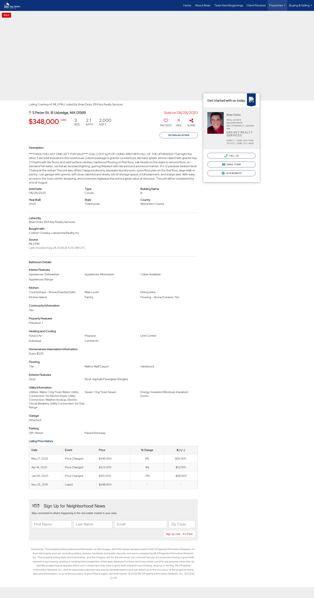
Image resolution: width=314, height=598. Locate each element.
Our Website (234, 173)
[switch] (166, 123)
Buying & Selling (301, 7)
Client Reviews (256, 5)
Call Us (233, 155)
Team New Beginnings (228, 5)
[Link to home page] (14, 5)
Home (187, 5)
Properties (277, 7)
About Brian (202, 5)
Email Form (233, 164)
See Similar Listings (178, 135)
